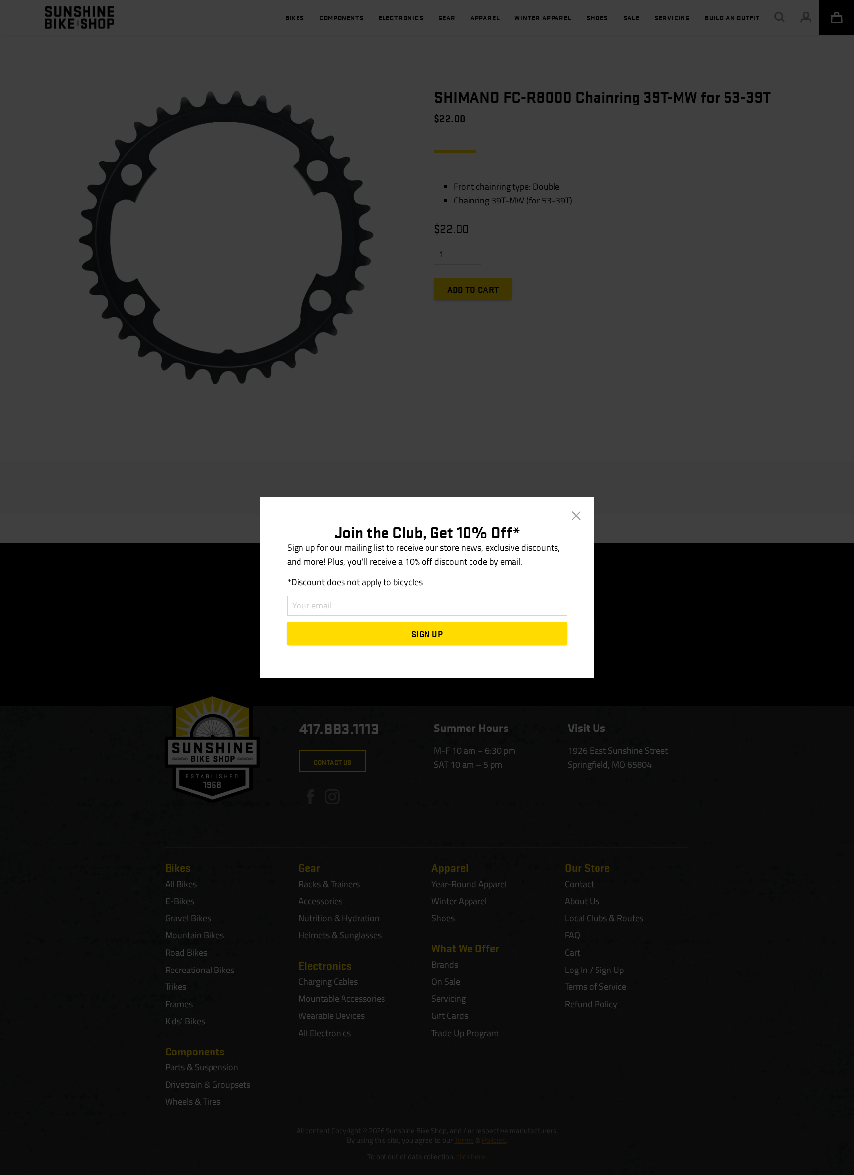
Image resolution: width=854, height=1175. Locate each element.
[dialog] (427, 587)
